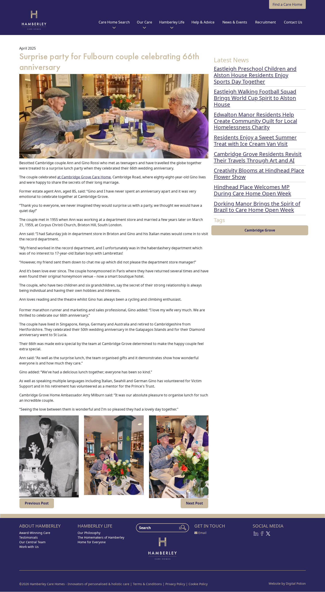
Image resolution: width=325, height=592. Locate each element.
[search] (182, 527)
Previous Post (37, 503)
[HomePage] (34, 20)
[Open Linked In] (256, 533)
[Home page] (162, 548)
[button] (114, 24)
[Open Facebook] (262, 533)
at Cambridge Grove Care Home (84, 177)
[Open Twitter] (268, 533)
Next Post (194, 503)
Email (202, 533)
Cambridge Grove (260, 230)
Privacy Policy (175, 584)
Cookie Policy (198, 584)
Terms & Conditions (147, 584)
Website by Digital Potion (287, 583)
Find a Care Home (287, 4)
